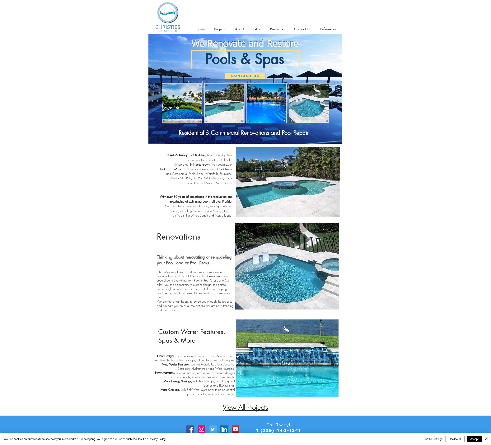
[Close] (486, 439)
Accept (474, 439)
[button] (182, 103)
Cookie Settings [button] (432, 439)
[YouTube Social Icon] (235, 429)
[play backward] (155, 103)
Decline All (455, 439)
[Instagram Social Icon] (201, 429)
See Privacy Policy (154, 439)
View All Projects (245, 407)
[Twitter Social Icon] (213, 429)
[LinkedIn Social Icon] (224, 429)
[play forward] (335, 103)
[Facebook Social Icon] (190, 429)
